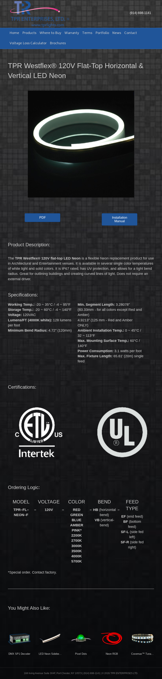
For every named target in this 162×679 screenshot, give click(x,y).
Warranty (71, 33)
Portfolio (102, 33)
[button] (42, 217)
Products (29, 33)
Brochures (58, 43)
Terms (87, 33)
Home (14, 33)
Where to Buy (50, 33)
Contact (130, 33)
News (116, 33)
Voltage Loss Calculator (28, 43)
